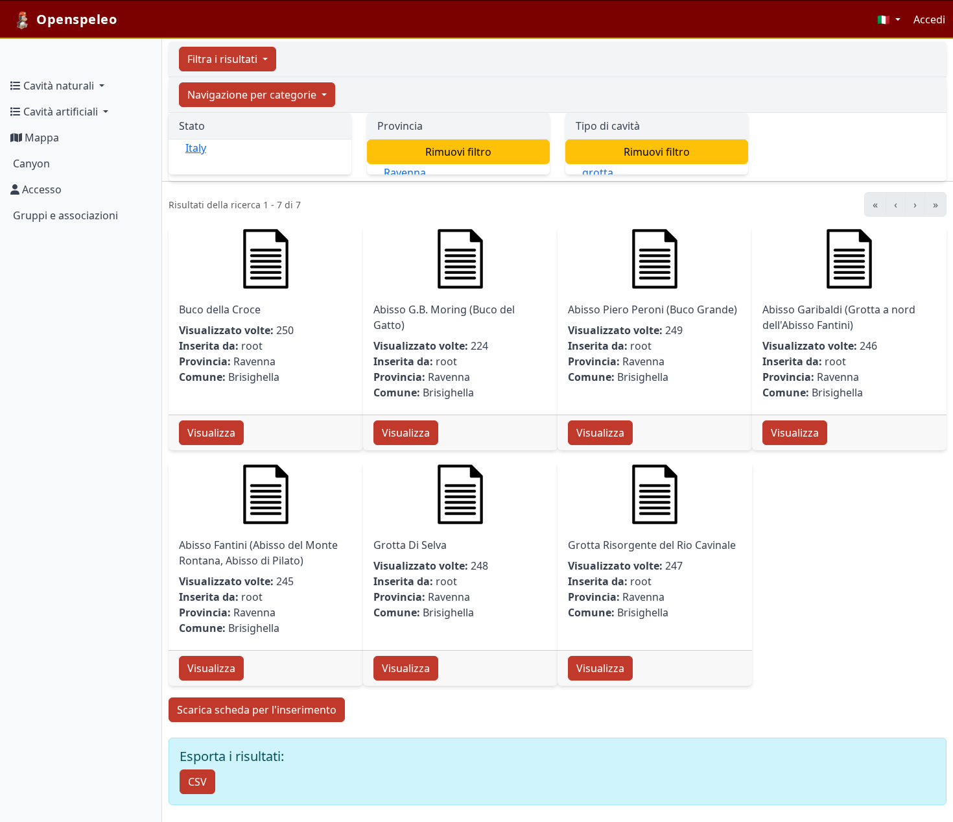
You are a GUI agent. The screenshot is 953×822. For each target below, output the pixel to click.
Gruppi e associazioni (64, 215)
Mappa (40, 137)
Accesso (40, 189)
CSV (197, 782)
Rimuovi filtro (458, 152)
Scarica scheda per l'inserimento (256, 710)
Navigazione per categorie (253, 95)
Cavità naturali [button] (59, 86)
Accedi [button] (929, 19)
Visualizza (211, 433)
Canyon (30, 163)
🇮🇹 (885, 19)
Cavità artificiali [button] (60, 111)
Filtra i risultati (223, 59)
